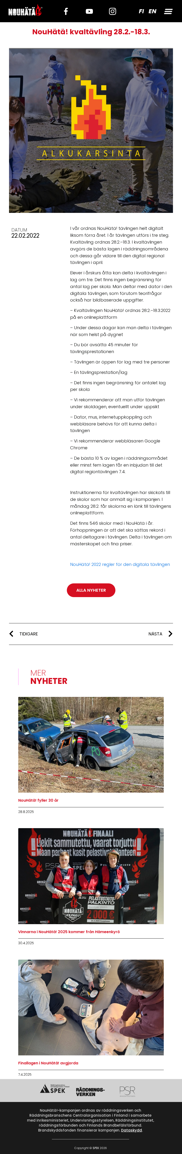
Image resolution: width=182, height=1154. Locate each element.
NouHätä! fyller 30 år (38, 800)
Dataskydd (131, 1130)
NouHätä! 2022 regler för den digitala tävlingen (120, 564)
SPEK (96, 1148)
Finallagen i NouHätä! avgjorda (48, 1063)
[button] (167, 11)
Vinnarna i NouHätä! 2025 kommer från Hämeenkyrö (69, 932)
